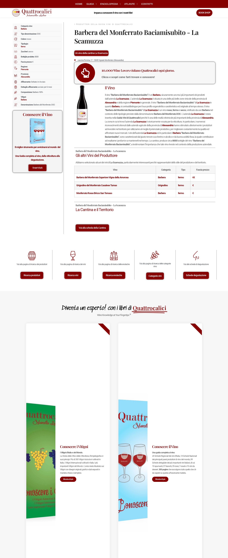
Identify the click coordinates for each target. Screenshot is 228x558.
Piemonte (24, 69)
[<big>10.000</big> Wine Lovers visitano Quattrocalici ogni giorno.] (85, 73)
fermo (23, 46)
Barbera (24, 29)
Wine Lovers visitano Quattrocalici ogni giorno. (138, 70)
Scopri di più (37, 167)
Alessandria (25, 77)
